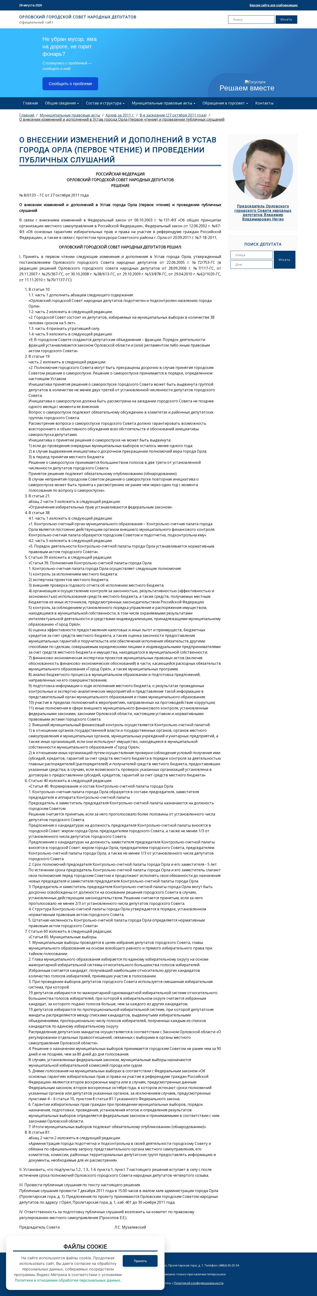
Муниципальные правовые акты (162, 103)
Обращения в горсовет (224, 103)
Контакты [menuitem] (264, 103)
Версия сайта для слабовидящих (274, 5)
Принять (140, 1261)
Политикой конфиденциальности (198, 1283)
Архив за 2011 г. (120, 115)
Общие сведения (61, 103)
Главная (30, 103)
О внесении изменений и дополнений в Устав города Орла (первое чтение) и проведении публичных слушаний (121, 119)
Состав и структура (104, 103)
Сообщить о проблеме (70, 83)
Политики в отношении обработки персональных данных (67, 1280)
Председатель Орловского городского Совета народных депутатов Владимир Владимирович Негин (262, 212)
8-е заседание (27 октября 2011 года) (173, 115)
